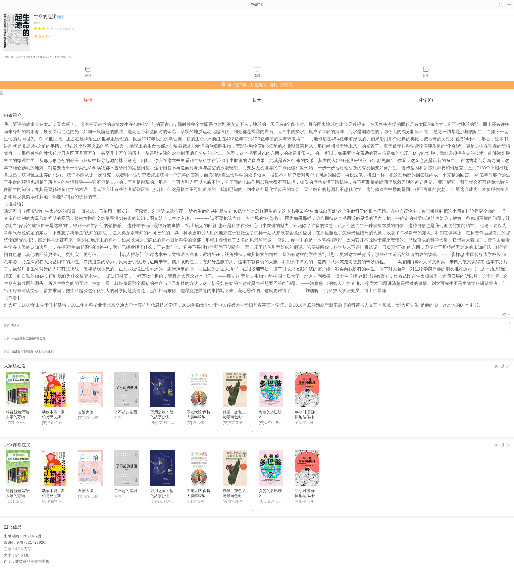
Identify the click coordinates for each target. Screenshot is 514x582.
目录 (257, 99)
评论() (426, 99)
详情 (88, 99)
